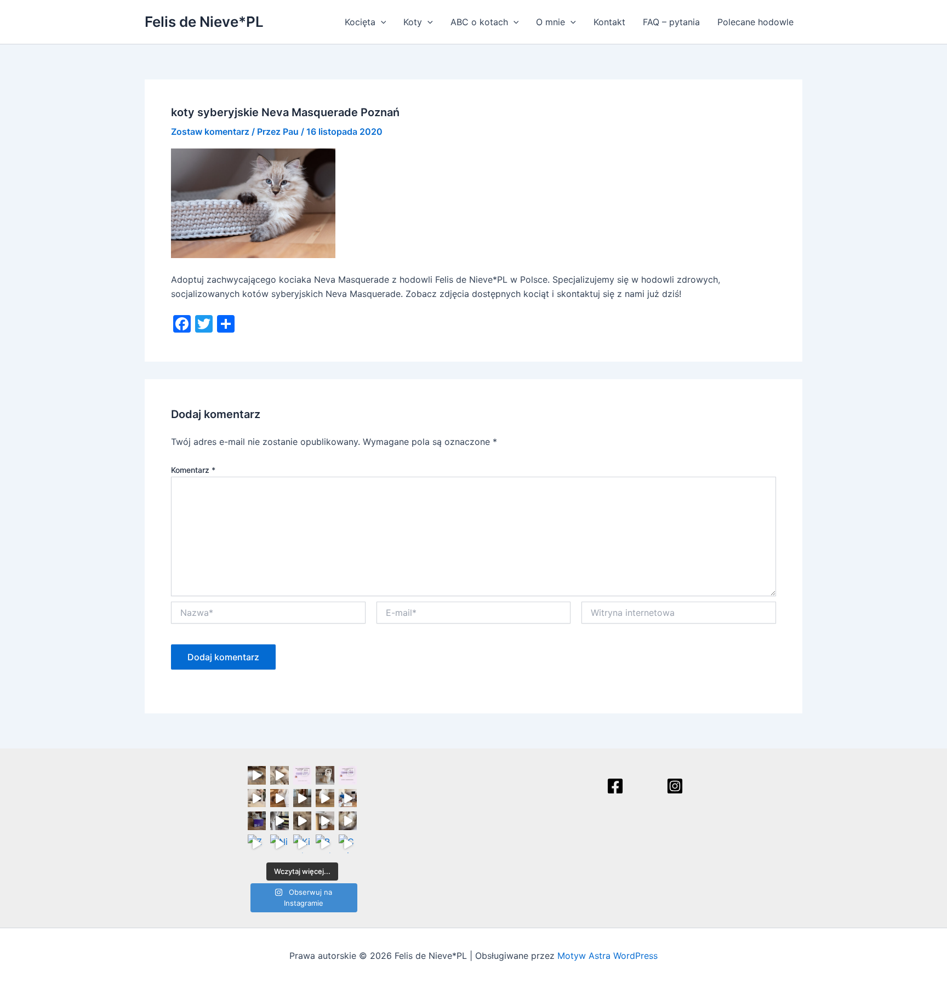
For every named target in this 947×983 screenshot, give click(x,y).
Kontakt (609, 21)
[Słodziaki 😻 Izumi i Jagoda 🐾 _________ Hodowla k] (348, 820)
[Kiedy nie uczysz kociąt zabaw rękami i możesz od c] (302, 844)
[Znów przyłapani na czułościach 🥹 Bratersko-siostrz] (302, 820)
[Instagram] (674, 786)
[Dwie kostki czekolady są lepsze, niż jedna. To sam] (279, 775)
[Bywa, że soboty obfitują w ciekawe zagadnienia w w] (302, 775)
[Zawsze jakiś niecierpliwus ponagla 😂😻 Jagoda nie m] (279, 798)
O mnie (550, 21)
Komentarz (193, 470)
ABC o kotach (479, 21)
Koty (412, 21)
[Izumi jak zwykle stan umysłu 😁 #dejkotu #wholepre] (257, 775)
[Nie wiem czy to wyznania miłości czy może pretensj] (279, 844)
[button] (380, 22)
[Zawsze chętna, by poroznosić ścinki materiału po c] (257, 844)
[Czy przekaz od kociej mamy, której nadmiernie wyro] (257, 820)
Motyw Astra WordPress (607, 955)
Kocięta (360, 21)
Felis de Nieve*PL (204, 21)
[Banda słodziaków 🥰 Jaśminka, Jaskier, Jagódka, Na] (325, 844)
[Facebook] (615, 786)
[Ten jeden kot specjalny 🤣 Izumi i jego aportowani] (302, 798)
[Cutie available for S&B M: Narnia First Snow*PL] (348, 844)
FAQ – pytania (671, 21)
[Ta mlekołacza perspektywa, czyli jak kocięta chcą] (348, 798)
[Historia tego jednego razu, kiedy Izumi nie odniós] (279, 820)
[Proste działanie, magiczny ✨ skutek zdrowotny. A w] (257, 798)
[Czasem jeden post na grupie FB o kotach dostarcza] (348, 775)
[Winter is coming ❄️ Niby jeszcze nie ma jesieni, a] (325, 798)
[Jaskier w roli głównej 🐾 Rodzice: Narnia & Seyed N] (325, 820)
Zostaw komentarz (210, 131)
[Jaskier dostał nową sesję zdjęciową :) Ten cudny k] (325, 775)
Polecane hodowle (755, 21)
